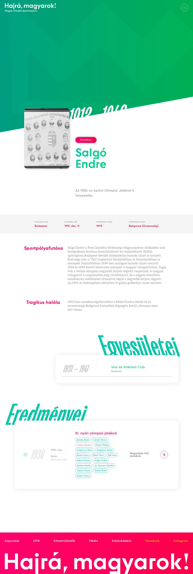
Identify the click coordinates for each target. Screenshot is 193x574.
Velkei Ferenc (83, 475)
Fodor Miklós (102, 445)
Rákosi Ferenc (83, 460)
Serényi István (83, 465)
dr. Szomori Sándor (104, 465)
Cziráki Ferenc (100, 439)
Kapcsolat (12, 541)
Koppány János (104, 450)
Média (93, 541)
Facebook (153, 541)
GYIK (36, 541)
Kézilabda (86, 139)
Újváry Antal (100, 470)
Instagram (180, 541)
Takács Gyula (83, 470)
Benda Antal (83, 439)
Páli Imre (112, 455)
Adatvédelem (121, 541)
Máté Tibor (98, 455)
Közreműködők (64, 541)
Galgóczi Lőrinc (85, 450)
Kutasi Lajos (83, 455)
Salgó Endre (101, 460)
